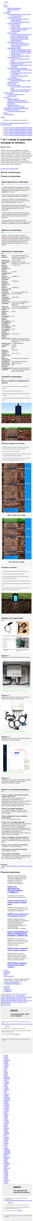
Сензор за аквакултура (13, 17)
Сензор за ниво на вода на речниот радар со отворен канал (17, 902)
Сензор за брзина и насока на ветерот (11, 997)
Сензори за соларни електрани (16, 111)
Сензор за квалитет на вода (15, 42)
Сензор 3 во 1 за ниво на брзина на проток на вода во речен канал (21, 90)
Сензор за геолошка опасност (19, 76)
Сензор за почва (12, 32)
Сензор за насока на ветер (19, 1002)
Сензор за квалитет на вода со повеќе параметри (19, 19)
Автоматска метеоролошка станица (21, 51)
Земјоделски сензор (13, 82)
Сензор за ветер (15, 25)
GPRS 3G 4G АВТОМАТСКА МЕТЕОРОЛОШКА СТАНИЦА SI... (14, 889)
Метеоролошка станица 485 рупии (16, 998)
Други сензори (11, 83)
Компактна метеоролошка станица (21, 49)
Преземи (16, 168)
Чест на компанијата (13, 9)
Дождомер (14, 77)
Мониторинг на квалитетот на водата (18, 102)
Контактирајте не (9, 114)
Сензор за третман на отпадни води (21, 28)
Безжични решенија (13, 99)
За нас (6, 6)
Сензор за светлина (16, 16)
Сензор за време (15, 54)
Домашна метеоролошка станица (20, 56)
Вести (6, 113)
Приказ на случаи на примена (16, 106)
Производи (7, 12)
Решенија (6, 97)
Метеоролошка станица (14, 48)
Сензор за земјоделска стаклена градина (19, 14)
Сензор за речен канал (13, 85)
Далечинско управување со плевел (21, 80)
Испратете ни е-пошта (7, 168)
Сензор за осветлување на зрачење (21, 52)
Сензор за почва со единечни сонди (21, 34)
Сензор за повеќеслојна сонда (19, 36)
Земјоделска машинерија (14, 79)
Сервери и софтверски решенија (16, 100)
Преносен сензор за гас (17, 63)
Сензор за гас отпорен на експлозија (21, 62)
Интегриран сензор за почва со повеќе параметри (20, 39)
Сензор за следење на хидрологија (17, 68)
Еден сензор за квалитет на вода (20, 22)
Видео (9, 11)
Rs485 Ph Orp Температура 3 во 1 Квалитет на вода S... (18, 915)
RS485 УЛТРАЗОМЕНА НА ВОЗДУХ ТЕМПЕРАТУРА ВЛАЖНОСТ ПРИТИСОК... (18, 933)
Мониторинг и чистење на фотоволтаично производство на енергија (16, 108)
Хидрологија (11, 103)
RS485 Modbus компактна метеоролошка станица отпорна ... (17, 965)
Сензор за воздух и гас (13, 57)
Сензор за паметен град (14, 23)
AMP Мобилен (20, 995)
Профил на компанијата (14, 8)
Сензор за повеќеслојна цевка (19, 37)
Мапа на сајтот (11, 995)
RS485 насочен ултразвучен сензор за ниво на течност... (17, 949)
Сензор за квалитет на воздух (15, 94)
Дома (5, 5)
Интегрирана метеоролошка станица (11, 1000)
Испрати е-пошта (6, 1005)
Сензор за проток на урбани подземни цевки (19, 30)
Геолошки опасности (13, 105)
